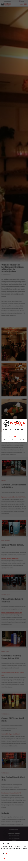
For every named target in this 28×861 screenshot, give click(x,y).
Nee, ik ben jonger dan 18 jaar (14, 439)
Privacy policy (8, 853)
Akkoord (3, 858)
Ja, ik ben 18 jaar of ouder (10, 436)
